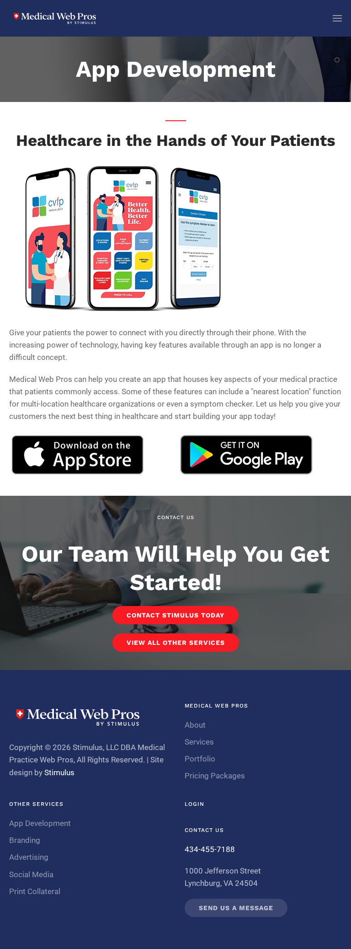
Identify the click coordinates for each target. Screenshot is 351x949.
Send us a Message (236, 907)
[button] (337, 18)
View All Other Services (176, 642)
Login (194, 804)
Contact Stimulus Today (175, 615)
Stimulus (59, 772)
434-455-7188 (210, 849)
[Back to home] (55, 18)
